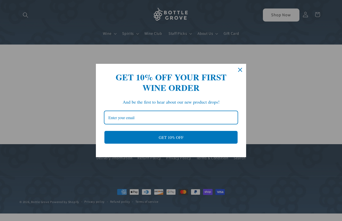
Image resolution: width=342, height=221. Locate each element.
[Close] (240, 70)
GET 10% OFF (171, 137)
